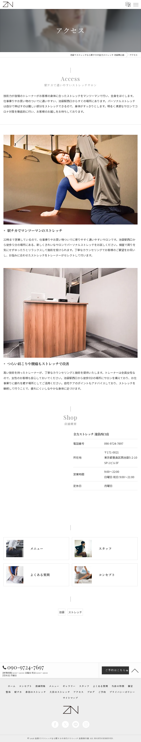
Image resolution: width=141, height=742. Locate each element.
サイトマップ (70, 697)
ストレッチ (75, 612)
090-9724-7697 (113, 443)
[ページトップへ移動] (135, 670)
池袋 (61, 612)
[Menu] (136, 4)
